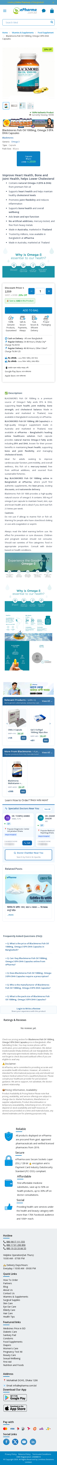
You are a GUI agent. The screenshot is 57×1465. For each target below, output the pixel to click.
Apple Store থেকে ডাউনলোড (15, 375)
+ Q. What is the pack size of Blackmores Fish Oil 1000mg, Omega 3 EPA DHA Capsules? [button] (27, 998)
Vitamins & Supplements (15, 1296)
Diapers (7, 1345)
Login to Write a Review (29, 1009)
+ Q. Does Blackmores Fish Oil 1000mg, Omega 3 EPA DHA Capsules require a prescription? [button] (28, 975)
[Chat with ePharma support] (44, 11)
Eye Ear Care (9, 1306)
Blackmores (7, 137)
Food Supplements (12, 1341)
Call (28, 843)
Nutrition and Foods (13, 1365)
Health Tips (9, 1316)
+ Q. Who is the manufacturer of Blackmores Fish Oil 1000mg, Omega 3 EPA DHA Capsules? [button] (28, 986)
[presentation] (7, 723)
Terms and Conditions (41, 1454)
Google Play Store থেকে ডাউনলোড (18, 371)
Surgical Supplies (11, 1299)
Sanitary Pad (9, 1335)
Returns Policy (24, 1454)
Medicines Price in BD (14, 1328)
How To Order (10, 1279)
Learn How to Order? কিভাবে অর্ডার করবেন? (26, 800)
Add (23, 738)
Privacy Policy (11, 1454)
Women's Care (10, 1348)
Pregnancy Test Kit (12, 1351)
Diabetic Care (10, 1331)
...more (10, 914)
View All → (47, 701)
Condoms (8, 1338)
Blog (5, 1286)
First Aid (7, 1361)
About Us (8, 1289)
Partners (7, 1283)
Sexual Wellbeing (11, 1358)
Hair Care (8, 1313)
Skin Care (8, 1303)
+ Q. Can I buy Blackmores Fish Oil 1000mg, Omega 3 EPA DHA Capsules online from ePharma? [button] (26, 961)
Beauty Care (9, 1355)
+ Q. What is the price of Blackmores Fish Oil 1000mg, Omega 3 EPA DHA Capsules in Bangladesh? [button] (27, 946)
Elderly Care (9, 1309)
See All (47, 809)
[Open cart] (52, 11)
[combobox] (28, 22)
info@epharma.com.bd (24, 1385)
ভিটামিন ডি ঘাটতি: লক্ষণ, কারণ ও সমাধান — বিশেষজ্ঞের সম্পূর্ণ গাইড (27, 908)
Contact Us (9, 1293)
